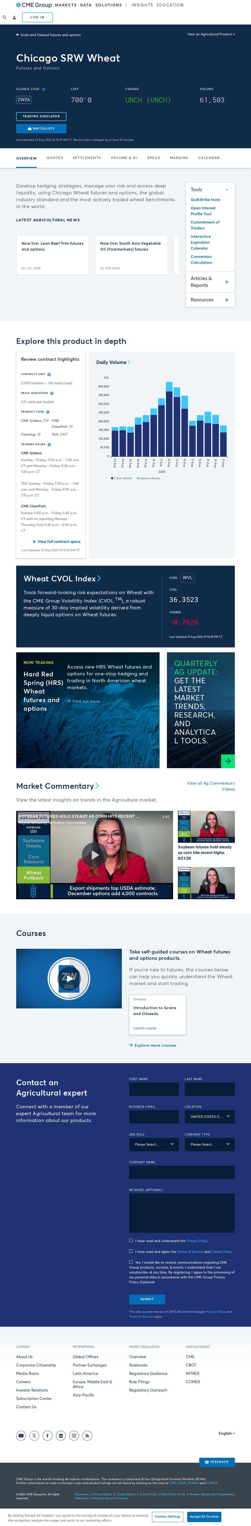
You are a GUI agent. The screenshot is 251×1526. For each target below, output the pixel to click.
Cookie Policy (221, 1252)
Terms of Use (148, 1494)
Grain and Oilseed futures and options (50, 35)
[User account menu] (15, 17)
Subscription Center (34, 1399)
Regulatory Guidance (148, 1374)
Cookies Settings (167, 1516)
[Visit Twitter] (34, 1436)
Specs (153, 158)
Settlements (87, 158)
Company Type (197, 1134)
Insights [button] (142, 5)
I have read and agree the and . (184, 1252)
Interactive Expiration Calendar (201, 242)
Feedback (220, 1462)
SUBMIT (147, 1299)
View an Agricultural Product (209, 34)
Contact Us (26, 1407)
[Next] (170, 255)
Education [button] (170, 5)
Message (146, 1190)
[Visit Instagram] (74, 1436)
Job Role (137, 1134)
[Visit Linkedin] (61, 1436)
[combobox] (210, 1117)
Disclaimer (82, 1494)
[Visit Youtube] (21, 1436)
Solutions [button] (108, 5)
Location (193, 1107)
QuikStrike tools (205, 200)
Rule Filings (139, 1382)
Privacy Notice (102, 1494)
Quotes (55, 158)
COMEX (193, 1382)
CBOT (191, 1365)
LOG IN (37, 17)
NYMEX (193, 1374)
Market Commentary (55, 786)
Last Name (194, 1079)
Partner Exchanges (90, 1365)
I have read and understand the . (171, 1241)
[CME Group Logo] (34, 5)
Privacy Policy (197, 1241)
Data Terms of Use (173, 1494)
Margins (179, 158)
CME (190, 1357)
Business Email (142, 1107)
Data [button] (86, 5)
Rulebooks (138, 1365)
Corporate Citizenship (36, 1365)
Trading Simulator (41, 116)
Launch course (144, 1028)
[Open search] (5, 17)
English (225, 1433)
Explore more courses (155, 1045)
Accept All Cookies (204, 1516)
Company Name (142, 1162)
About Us (24, 1357)
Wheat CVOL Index (60, 579)
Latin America (85, 1374)
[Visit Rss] (87, 1436)
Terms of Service (190, 1252)
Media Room (27, 1374)
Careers (23, 1382)
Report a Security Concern (110, 1498)
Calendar (209, 158)
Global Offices (85, 1357)
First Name (138, 1079)
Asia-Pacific (83, 1395)
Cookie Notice (125, 1494)
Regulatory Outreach (148, 1390)
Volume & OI (124, 158)
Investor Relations (32, 1390)
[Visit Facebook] (47, 1436)
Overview (137, 1357)
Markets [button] (66, 5)
